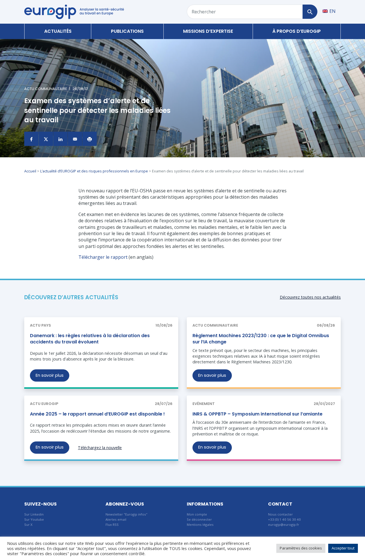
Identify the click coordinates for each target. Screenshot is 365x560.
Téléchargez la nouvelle (100, 447)
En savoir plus (50, 375)
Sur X (28, 524)
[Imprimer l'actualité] (89, 139)
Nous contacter (280, 514)
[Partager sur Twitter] (46, 139)
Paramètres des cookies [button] (301, 548)
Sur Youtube (34, 519)
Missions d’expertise (208, 31)
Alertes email (116, 519)
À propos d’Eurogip (296, 31)
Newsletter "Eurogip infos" (126, 514)
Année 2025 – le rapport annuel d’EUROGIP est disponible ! (97, 414)
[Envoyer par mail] (75, 139)
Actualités (58, 31)
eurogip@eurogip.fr (283, 524)
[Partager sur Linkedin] (60, 139)
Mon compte (197, 514)
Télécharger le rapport (102, 257)
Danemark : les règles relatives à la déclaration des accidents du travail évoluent (90, 338)
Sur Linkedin (34, 514)
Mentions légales (200, 524)
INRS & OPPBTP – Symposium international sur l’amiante (257, 414)
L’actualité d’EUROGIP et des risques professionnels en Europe (94, 171)
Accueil (30, 171)
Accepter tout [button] (343, 548)
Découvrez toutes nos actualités (310, 297)
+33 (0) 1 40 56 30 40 (284, 519)
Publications (127, 31)
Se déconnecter (199, 519)
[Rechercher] (310, 12)
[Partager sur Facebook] (31, 139)
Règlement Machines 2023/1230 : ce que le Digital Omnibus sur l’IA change (260, 338)
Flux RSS (112, 524)
